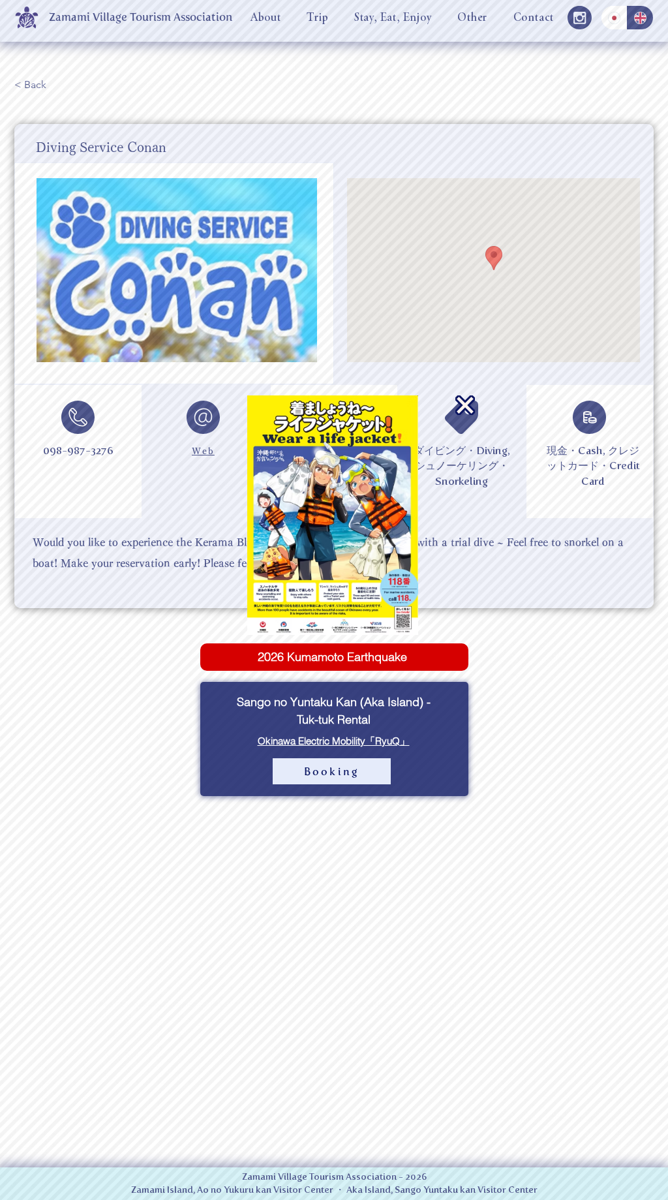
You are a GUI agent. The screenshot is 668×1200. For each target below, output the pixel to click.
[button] (465, 405)
